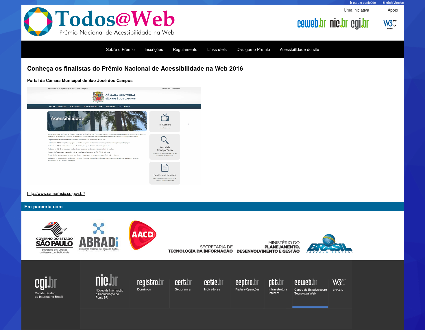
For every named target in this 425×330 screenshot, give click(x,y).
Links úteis (217, 49)
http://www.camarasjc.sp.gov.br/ (56, 193)
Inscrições (154, 49)
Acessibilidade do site (299, 49)
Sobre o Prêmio (120, 49)
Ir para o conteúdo (363, 2)
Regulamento (185, 49)
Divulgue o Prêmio (253, 49)
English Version (393, 2)
